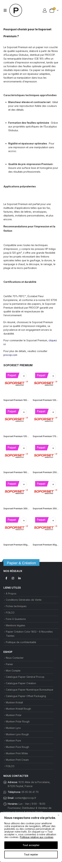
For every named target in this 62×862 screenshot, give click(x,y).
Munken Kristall (14, 702)
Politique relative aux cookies (36, 837)
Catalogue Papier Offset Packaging (26, 696)
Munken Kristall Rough (18, 708)
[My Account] (44, 10)
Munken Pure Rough (17, 746)
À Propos (11, 593)
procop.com (10, 354)
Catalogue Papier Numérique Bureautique (29, 689)
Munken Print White (17, 753)
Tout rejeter (31, 854)
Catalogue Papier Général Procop (25, 676)
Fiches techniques (16, 606)
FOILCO (10, 612)
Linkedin (19, 578)
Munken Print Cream (17, 759)
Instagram (13, 578)
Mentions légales (15, 625)
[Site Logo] (16, 10)
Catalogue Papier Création (21, 683)
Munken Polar (14, 715)
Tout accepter (31, 845)
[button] (6, 10)
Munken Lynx (13, 727)
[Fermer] (58, 815)
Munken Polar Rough (18, 721)
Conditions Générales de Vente (24, 599)
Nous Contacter (15, 657)
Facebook (6, 578)
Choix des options (23, 376)
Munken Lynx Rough (17, 734)
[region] (31, 837)
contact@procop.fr (25, 797)
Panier (9, 664)
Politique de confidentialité (21, 642)
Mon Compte (13, 670)
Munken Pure (13, 740)
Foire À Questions (16, 618)
